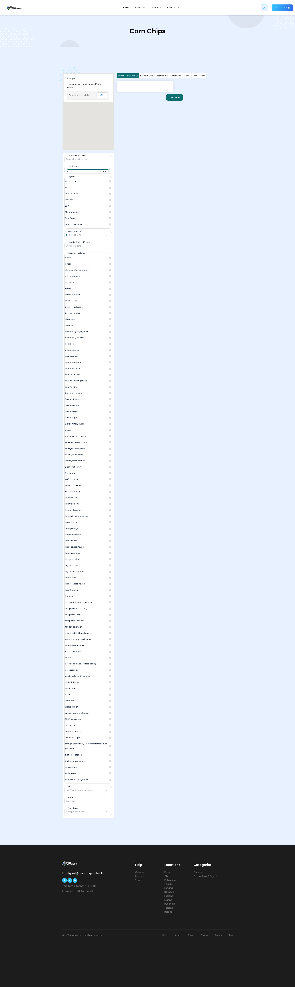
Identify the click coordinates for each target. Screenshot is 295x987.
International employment (77, 516)
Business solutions (74, 307)
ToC (231, 935)
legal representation (74, 571)
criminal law (71, 387)
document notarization (76, 436)
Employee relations (74, 454)
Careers (139, 872)
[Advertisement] (147, 960)
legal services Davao (75, 583)
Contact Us (173, 7)
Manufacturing (72, 212)
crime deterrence (73, 362)
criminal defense (73, 374)
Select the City (74, 231)
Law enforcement (73, 534)
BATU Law (69, 282)
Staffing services (73, 719)
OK (101, 95)
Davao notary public (74, 424)
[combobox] (88, 235)
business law (71, 300)
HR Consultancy (72, 491)
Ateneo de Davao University (78, 270)
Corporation (71, 181)
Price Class (73, 808)
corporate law (71, 356)
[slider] (67, 169)
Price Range (73, 166)
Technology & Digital (205, 876)
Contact (218, 935)
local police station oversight (78, 602)
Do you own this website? (79, 95)
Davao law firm (72, 405)
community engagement (77, 331)
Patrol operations (73, 651)
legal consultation (73, 559)
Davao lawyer (71, 411)
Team (138, 880)
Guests (198, 872)
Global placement (73, 485)
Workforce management (76, 779)
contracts (69, 344)
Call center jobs (72, 313)
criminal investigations (76, 380)
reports (68, 694)
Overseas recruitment (75, 645)
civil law (69, 325)
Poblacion (170, 880)
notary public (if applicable (77, 633)
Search (178, 935)
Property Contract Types (79, 242)
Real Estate (70, 218)
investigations (72, 522)
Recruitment (71, 688)
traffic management (75, 761)
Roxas (167, 872)
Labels (71, 786)
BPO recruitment (72, 294)
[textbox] (88, 235)
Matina (168, 899)
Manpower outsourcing (76, 608)
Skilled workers (72, 707)
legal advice (71, 540)
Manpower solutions (74, 620)
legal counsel (71, 565)
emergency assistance (76, 442)
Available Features (76, 253)
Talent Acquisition (73, 731)
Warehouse (70, 773)
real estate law (72, 682)
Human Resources (74, 510)
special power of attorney (77, 713)
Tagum (168, 883)
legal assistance (73, 553)
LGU (67, 206)
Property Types (74, 176)
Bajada (168, 911)
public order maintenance (77, 676)
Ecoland (168, 895)
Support (139, 876)
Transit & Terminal (73, 224)
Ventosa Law (71, 767)
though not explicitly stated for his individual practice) (86, 746)
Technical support (73, 737)
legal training (71, 590)
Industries (140, 7)
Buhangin (169, 903)
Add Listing (284, 7)
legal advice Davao (74, 547)
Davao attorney (72, 399)
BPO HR (68, 288)
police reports (71, 670)
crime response (72, 368)
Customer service (73, 393)
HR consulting (71, 497)
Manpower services (74, 614)
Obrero (168, 876)
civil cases (70, 319)
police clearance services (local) (80, 663)
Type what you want (77, 155)
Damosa (169, 891)
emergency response (75, 448)
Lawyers (69, 199)
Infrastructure (71, 193)
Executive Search (73, 467)
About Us (156, 7)
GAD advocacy (72, 479)
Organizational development (78, 639)
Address (71, 797)
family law (70, 473)
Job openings (71, 528)
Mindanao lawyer (73, 627)
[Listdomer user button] (264, 7)
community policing (74, 337)
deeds (68, 430)
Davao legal (71, 417)
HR (66, 187)
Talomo (168, 907)
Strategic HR (71, 725)
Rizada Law (70, 700)
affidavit (69, 257)
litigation (69, 596)
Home (126, 7)
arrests (68, 264)
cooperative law (72, 350)
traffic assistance (73, 755)
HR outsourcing (72, 503)
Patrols (68, 657)
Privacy (204, 935)
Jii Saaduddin (85, 891)
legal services (71, 577)
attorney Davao (72, 276)
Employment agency (75, 460)
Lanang (168, 887)
